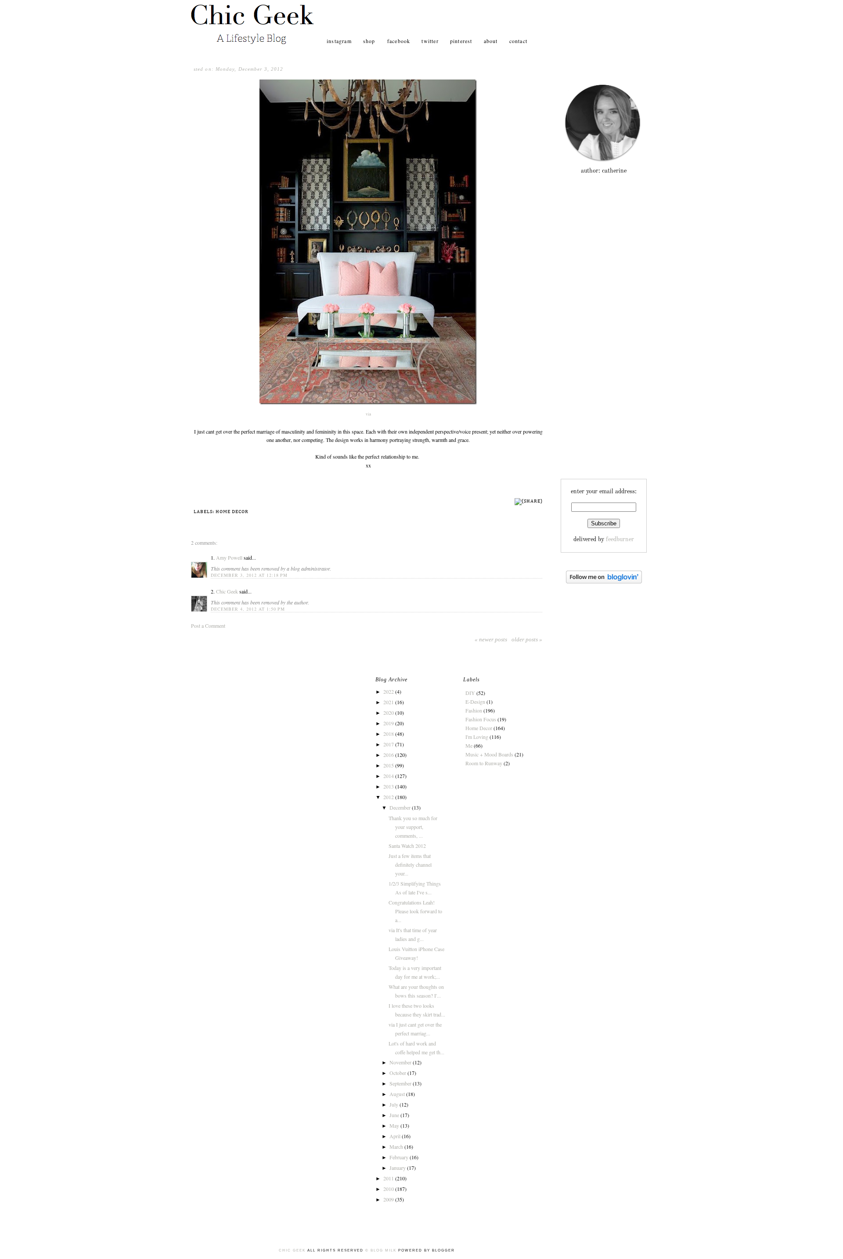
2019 (389, 723)
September (401, 1083)
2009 (389, 1199)
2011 (389, 1178)
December (400, 807)
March (396, 1146)
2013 (389, 786)
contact (518, 40)
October (398, 1072)
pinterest (461, 40)
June (394, 1114)
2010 (389, 1188)
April (395, 1136)
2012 (389, 796)
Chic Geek (227, 591)
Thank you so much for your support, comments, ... (413, 826)
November (401, 1062)
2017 (389, 744)
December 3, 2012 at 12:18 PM (249, 575)
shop (370, 40)
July (394, 1104)
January (398, 1167)
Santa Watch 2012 (407, 845)
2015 (389, 765)
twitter (430, 40)
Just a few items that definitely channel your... (410, 864)
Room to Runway (483, 763)
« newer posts (491, 639)
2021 (389, 701)
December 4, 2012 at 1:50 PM (248, 609)
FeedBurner (620, 539)
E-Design (475, 701)
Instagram (339, 40)
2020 (389, 712)
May (394, 1125)
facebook (399, 40)
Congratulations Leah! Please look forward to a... (415, 911)
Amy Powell (229, 557)
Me (468, 745)
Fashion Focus (480, 719)
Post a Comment (208, 625)
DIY (470, 692)
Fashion (473, 710)
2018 (389, 733)
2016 (389, 754)
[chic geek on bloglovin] (604, 582)
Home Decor (232, 511)
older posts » (527, 639)
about (491, 40)
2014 (389, 775)
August (397, 1093)
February (399, 1157)
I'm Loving (476, 736)
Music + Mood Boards (489, 754)
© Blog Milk (381, 1250)
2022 (389, 691)
